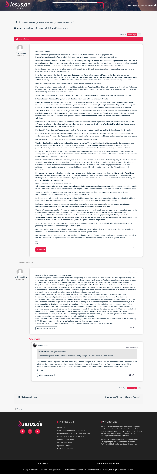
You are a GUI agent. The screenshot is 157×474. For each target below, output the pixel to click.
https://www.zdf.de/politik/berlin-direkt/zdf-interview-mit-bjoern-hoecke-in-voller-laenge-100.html (76, 57)
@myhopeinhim (60, 352)
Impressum (43, 463)
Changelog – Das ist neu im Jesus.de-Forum (73, 433)
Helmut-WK (42, 345)
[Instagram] (30, 431)
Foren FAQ (61, 427)
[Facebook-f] (22, 431)
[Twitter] (37, 431)
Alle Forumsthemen (28, 397)
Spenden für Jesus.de (65, 446)
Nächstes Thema (132, 397)
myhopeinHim (21, 277)
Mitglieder (149, 5)
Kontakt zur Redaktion (65, 439)
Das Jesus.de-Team (64, 442)
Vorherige (132, 35)
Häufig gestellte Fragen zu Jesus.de (70, 436)
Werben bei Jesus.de (65, 449)
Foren (129, 5)
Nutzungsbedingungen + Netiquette (71, 430)
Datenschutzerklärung (108, 463)
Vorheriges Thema (114, 397)
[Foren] (16, 22)
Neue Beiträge (138, 5)
